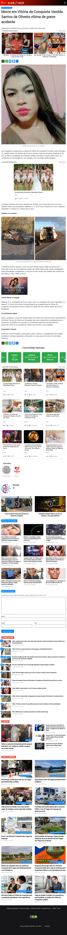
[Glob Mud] (16, 2)
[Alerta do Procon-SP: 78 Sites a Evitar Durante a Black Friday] (39, 746)
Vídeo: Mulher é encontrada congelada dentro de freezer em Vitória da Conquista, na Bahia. (10, 538)
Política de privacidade (12, 908)
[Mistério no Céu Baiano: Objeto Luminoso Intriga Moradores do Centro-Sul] (33, 529)
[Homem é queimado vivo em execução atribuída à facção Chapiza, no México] (6, 667)
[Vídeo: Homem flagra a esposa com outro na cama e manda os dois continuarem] (6, 675)
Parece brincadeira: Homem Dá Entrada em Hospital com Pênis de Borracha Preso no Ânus (37, 680)
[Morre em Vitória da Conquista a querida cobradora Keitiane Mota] (33, 573)
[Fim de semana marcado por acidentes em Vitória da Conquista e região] (56, 529)
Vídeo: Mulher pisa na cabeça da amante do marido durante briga (30, 711)
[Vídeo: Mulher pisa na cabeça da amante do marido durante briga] (6, 714)
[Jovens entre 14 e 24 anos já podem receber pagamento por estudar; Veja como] (39, 737)
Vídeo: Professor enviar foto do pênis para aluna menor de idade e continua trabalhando (36, 704)
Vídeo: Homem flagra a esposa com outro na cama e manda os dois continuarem (34, 672)
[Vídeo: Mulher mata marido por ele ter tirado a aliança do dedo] (6, 690)
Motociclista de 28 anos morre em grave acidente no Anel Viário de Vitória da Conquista (55, 559)
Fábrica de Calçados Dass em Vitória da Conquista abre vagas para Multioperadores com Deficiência (16, 868)
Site (36, 623)
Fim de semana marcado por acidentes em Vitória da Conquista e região (55, 538)
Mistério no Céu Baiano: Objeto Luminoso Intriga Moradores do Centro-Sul (32, 538)
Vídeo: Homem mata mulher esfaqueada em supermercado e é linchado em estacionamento (37, 696)
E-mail (3, 623)
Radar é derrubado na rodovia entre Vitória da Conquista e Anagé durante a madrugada (11, 582)
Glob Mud (16, 485)
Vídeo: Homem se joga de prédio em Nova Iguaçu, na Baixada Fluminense (32, 649)
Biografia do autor (46, 908)
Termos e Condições (24, 908)
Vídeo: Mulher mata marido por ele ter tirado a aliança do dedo (29, 688)
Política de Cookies (36, 908)
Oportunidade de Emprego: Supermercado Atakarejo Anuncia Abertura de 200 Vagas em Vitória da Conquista (49, 838)
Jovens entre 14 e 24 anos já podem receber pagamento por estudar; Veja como (56, 737)
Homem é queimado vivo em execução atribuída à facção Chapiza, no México (33, 664)
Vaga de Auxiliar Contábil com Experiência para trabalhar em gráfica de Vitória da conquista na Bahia (49, 897)
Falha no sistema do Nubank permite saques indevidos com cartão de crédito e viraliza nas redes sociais (16, 746)
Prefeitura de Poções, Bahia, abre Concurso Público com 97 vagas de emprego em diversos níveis (50, 809)
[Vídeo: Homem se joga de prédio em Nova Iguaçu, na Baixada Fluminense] (6, 651)
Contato (54, 908)
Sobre (58, 908)
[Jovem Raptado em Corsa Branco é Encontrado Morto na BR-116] (56, 573)
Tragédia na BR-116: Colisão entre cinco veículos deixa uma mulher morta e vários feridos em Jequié (33, 559)
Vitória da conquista (7, 7)
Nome (3, 616)
